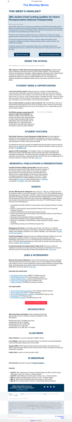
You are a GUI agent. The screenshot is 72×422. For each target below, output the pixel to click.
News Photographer (17, 292)
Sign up (45, 394)
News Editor (14, 296)
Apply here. (33, 267)
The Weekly (20, 181)
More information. (25, 243)
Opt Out (22, 394)
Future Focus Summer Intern (19, 280)
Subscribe (32, 420)
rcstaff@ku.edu (21, 148)
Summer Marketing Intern (18, 279)
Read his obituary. (38, 363)
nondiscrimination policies (32, 405)
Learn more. (53, 249)
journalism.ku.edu (21, 389)
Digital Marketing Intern (18, 277)
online (16, 395)
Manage (10, 394)
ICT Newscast (43, 179)
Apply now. (38, 158)
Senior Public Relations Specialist (21, 291)
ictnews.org (22, 179)
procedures (43, 405)
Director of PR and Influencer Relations (23, 294)
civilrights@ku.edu (49, 406)
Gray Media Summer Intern (19, 275)
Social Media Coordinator (18, 297)
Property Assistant (16, 282)
